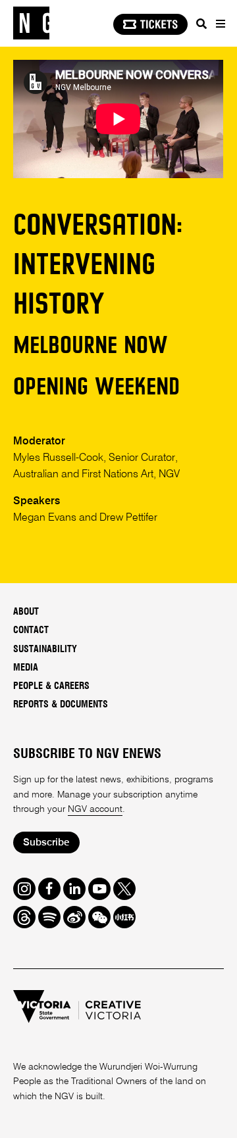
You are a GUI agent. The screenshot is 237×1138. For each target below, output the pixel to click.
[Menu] (218, 24)
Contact (31, 630)
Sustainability (45, 649)
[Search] (200, 24)
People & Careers (51, 686)
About (26, 612)
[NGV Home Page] (31, 23)
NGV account (95, 809)
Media (25, 668)
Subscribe (46, 842)
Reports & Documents (60, 704)
